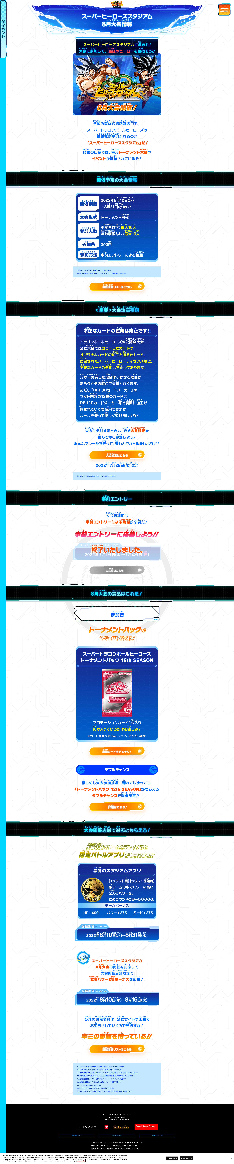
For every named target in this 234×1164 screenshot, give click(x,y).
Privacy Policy (81, 1161)
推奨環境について (76, 1135)
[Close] (231, 1158)
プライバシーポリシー (157, 1135)
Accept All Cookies (186, 1158)
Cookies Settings (117, 1135)
